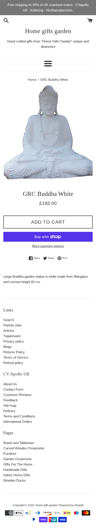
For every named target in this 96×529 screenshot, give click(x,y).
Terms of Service (15, 357)
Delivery (9, 411)
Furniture (9, 453)
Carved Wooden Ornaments (23, 448)
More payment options (48, 246)
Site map (9, 405)
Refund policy (13, 363)
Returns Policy (14, 352)
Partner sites (12, 325)
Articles (8, 330)
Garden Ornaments (17, 459)
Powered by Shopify (71, 505)
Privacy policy (13, 341)
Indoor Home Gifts (16, 475)
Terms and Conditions (19, 416)
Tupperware (12, 336)
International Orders (17, 421)
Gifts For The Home (17, 464)
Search (8, 320)
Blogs (7, 347)
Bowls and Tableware (18, 443)
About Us (10, 384)
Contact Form (13, 389)
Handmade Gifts (15, 470)
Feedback (10, 400)
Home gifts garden (48, 31)
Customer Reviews (17, 395)
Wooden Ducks (14, 480)
